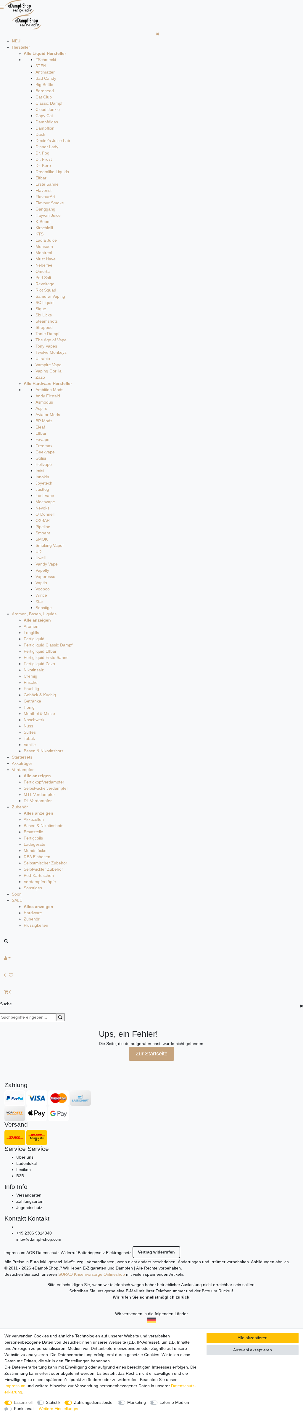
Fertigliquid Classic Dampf (48, 645)
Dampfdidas (47, 122)
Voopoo (43, 589)
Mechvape (45, 501)
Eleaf (40, 427)
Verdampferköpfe (40, 881)
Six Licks (44, 315)
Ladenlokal (26, 1163)
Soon (17, 894)
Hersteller (21, 47)
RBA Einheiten (37, 856)
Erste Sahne (47, 184)
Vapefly (42, 570)
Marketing (136, 1402)
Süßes (30, 732)
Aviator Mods (48, 414)
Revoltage (45, 283)
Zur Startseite (151, 1054)
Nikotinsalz (34, 670)
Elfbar (41, 178)
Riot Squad (46, 290)
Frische (31, 682)
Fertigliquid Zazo (39, 663)
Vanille (30, 744)
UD (38, 551)
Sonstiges (33, 887)
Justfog (42, 489)
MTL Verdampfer (39, 794)
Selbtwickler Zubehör (43, 869)
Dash (40, 134)
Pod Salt (43, 277)
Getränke (32, 701)
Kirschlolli (44, 227)
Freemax (44, 445)
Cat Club (44, 97)
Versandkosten (101, 1261)
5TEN (41, 65)
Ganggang (45, 209)
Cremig (30, 676)
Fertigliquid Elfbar (40, 651)
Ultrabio (43, 358)
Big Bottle (44, 84)
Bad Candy (46, 78)
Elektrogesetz (118, 1252)
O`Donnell (45, 514)
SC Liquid (45, 302)
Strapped (44, 327)
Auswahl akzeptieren (252, 1349)
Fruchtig (31, 688)
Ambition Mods (49, 389)
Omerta (43, 271)
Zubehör (20, 807)
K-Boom (43, 221)
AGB (30, 1252)
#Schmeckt (46, 59)
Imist (40, 470)
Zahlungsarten (29, 1201)
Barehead (45, 90)
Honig (29, 707)
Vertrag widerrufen (156, 1252)
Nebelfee (44, 265)
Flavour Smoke (50, 202)
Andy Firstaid (48, 396)
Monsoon (44, 246)
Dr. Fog (42, 153)
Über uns (24, 1157)
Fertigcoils (33, 838)
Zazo (40, 377)
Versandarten (28, 1195)
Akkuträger (22, 763)
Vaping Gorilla (49, 371)
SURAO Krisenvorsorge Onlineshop (91, 1274)
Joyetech (44, 483)
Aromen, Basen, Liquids (34, 613)
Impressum (14, 1252)
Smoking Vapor (50, 545)
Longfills (31, 632)
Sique (41, 308)
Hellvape (44, 464)
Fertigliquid (34, 638)
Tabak (29, 738)
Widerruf (69, 1252)
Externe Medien (174, 1402)
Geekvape (45, 452)
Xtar (39, 601)
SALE (17, 900)
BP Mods (44, 420)
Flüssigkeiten (36, 925)
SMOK (42, 539)
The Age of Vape (51, 339)
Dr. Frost (44, 159)
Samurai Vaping (50, 296)
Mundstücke (35, 850)
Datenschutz (47, 1252)
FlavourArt (45, 196)
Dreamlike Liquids (52, 171)
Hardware (33, 912)
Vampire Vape (49, 364)
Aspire (41, 408)
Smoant (43, 533)
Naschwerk (34, 719)
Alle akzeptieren (252, 1337)
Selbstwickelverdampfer (46, 788)
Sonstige (44, 607)
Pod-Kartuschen (39, 875)
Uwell (41, 557)
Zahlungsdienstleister (94, 1402)
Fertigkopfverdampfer (44, 782)
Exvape (42, 439)
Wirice (41, 595)
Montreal (44, 252)
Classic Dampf (49, 103)
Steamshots (47, 321)
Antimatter (45, 72)
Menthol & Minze (39, 713)
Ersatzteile (33, 831)
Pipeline (43, 526)
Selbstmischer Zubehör (45, 863)
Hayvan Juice (48, 215)
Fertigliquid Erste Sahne (46, 657)
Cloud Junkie (48, 109)
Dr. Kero (43, 165)
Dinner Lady (47, 146)
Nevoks (42, 508)
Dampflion (45, 128)
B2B (20, 1175)
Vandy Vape (47, 564)
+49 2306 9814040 (34, 1233)
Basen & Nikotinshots (43, 750)
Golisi (41, 458)
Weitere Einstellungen (59, 1408)
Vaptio (41, 582)
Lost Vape (45, 495)
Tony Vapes (46, 346)
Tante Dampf (47, 333)
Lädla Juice (46, 240)
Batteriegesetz (91, 1252)
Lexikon (23, 1169)
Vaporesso (45, 576)
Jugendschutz (29, 1207)
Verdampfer (23, 769)
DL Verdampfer (38, 800)
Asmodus (44, 402)
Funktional (23, 1408)
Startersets (22, 757)
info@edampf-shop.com (38, 1239)
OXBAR (43, 520)
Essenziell (23, 1402)
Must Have (46, 259)
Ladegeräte (34, 844)
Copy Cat (44, 115)
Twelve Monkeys (51, 352)
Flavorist (43, 190)
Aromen (31, 626)
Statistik (53, 1402)
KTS (39, 234)
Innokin (42, 476)
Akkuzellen (34, 819)
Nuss (28, 726)
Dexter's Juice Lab (53, 140)
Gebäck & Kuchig (40, 694)
